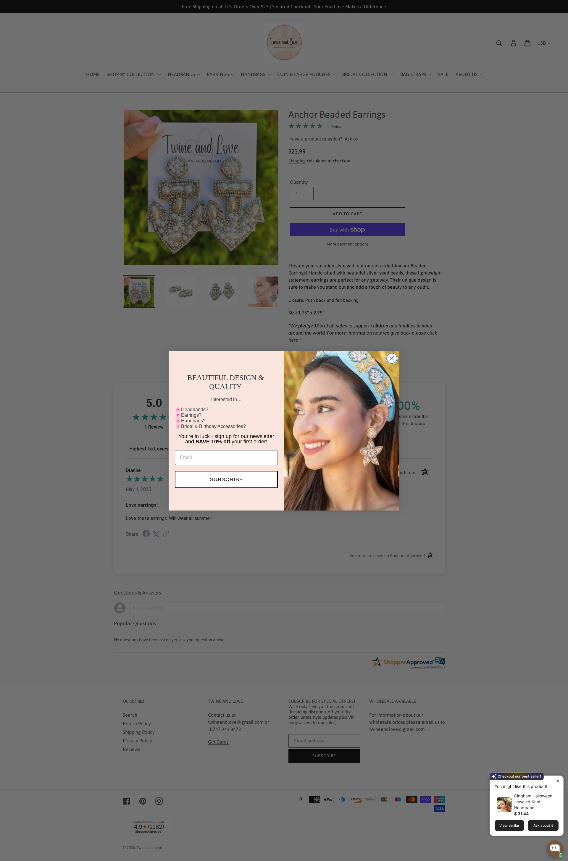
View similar (509, 825)
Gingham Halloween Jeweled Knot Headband (533, 801)
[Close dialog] (392, 358)
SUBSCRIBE (226, 479)
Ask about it (543, 825)
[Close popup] (558, 781)
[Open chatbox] (555, 848)
